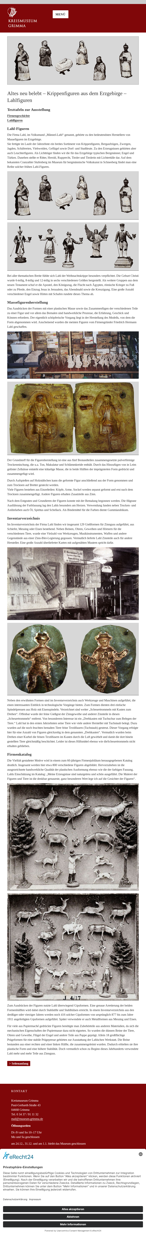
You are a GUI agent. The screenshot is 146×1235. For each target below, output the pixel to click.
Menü (61, 14)
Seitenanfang (20, 1063)
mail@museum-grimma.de (27, 1118)
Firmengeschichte (18, 115)
